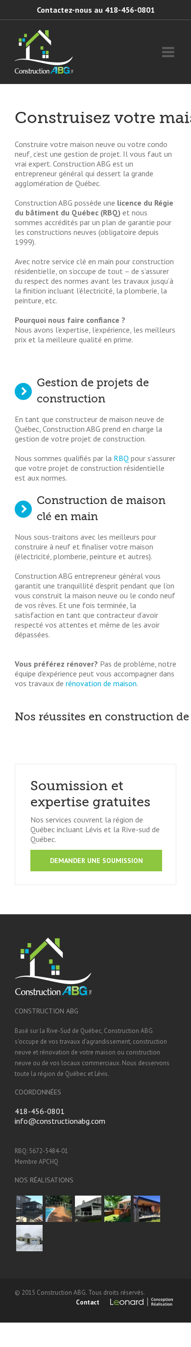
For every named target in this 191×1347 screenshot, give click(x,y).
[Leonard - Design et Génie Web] (142, 1301)
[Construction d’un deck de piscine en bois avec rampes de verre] (58, 1208)
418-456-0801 (40, 1111)
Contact (87, 1302)
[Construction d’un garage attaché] (29, 1238)
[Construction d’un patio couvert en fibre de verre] (29, 1208)
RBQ (121, 458)
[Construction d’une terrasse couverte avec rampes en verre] (147, 1208)
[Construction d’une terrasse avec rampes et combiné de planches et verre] (88, 1208)
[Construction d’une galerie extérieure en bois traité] (117, 1208)
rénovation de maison (101, 683)
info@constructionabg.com (60, 1121)
